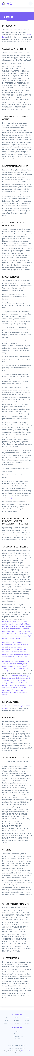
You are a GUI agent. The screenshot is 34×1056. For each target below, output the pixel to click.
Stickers (27, 1023)
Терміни (22, 1045)
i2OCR (27, 1018)
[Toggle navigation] (31, 3)
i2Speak (6, 1023)
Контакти (17, 1034)
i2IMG (6, 708)
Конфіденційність (13, 1045)
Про (17, 1031)
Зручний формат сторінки (17, 1048)
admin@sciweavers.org (14, 498)
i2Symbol (16, 1020)
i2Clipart (27, 1020)
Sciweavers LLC (25, 1051)
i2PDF (6, 1018)
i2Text (6, 1020)
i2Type (17, 1023)
